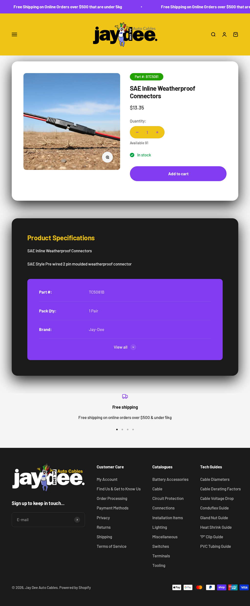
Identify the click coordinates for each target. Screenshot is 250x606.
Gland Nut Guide (214, 517)
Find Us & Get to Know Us (119, 488)
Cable (157, 488)
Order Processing (112, 498)
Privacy (103, 517)
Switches (160, 546)
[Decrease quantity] (137, 132)
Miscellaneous (164, 536)
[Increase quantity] (157, 132)
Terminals (161, 555)
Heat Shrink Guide (216, 527)
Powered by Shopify (75, 587)
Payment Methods (112, 507)
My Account (107, 479)
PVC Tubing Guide (215, 546)
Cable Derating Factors (220, 488)
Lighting (159, 527)
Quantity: (138, 120)
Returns (104, 527)
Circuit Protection (168, 498)
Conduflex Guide (214, 507)
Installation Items (167, 517)
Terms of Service (111, 546)
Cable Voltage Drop (217, 498)
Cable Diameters (214, 479)
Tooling (158, 565)
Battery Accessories (170, 479)
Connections (163, 507)
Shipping (104, 536)
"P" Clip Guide (211, 536)
